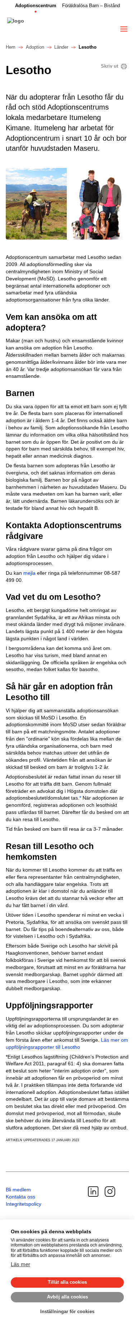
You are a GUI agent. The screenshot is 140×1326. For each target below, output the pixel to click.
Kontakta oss (20, 1197)
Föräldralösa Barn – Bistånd (91, 5)
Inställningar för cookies (67, 1311)
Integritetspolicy (23, 1204)
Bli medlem (18, 1189)
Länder (61, 47)
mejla (29, 573)
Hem (10, 47)
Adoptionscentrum (35, 5)
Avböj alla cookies (67, 1297)
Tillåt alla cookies (67, 1282)
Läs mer (20, 1264)
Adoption (35, 47)
